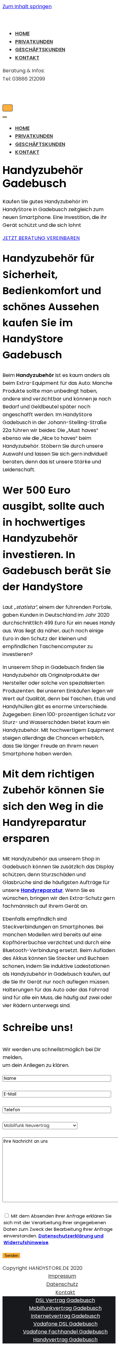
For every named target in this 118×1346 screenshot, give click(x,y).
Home (22, 33)
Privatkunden (34, 41)
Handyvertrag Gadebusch (65, 1339)
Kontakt (27, 57)
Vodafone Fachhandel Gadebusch (65, 1331)
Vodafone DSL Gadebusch (65, 1323)
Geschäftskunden (40, 49)
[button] (41, 238)
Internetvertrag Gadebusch (65, 1316)
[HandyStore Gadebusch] (59, 17)
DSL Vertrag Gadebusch (65, 1300)
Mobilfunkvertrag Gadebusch (65, 1308)
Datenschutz (62, 1284)
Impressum (62, 1276)
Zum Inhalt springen (27, 6)
